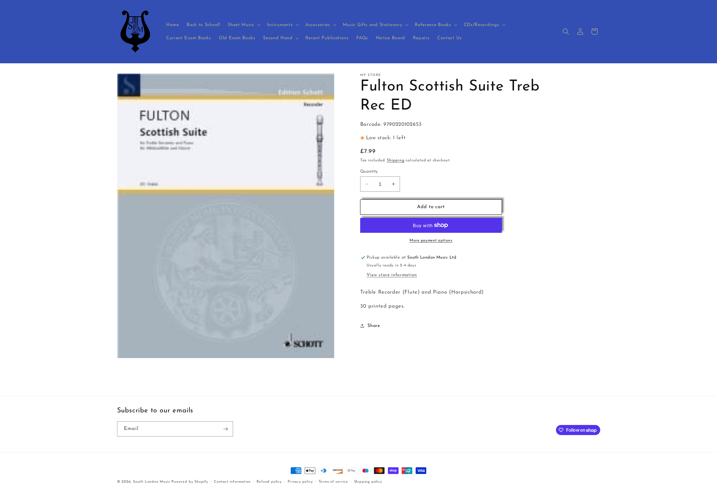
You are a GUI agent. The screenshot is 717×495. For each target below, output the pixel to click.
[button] (243, 25)
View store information (392, 275)
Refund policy (269, 482)
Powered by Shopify (189, 482)
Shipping (395, 160)
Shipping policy (368, 482)
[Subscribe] (225, 428)
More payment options (431, 240)
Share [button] (373, 326)
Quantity (369, 171)
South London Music (151, 482)
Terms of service (333, 482)
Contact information (232, 482)
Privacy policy (300, 482)
